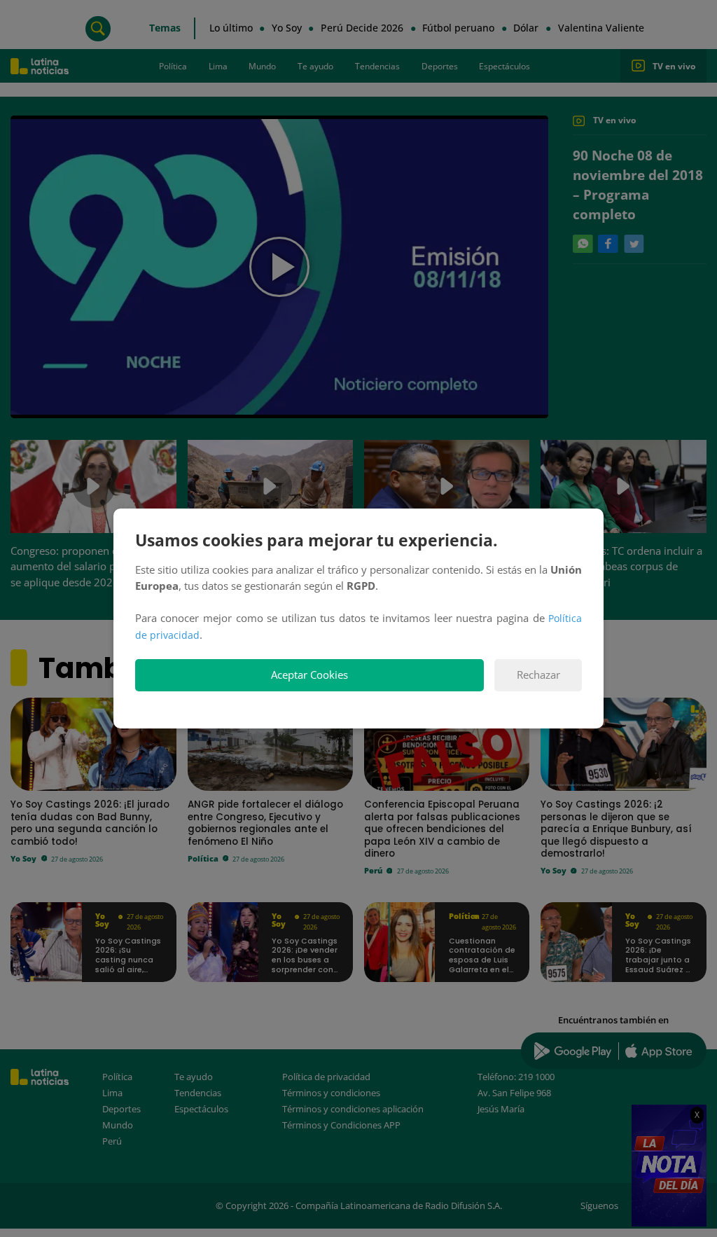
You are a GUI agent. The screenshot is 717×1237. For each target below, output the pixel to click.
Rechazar (538, 675)
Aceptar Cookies (309, 675)
